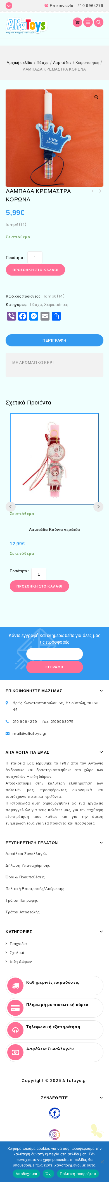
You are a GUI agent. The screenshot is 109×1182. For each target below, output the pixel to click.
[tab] (54, 340)
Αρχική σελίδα (19, 62)
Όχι (49, 1173)
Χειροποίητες (87, 62)
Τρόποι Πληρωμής (22, 900)
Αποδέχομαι (26, 1173)
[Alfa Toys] (27, 25)
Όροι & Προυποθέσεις (25, 877)
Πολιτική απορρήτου (78, 1173)
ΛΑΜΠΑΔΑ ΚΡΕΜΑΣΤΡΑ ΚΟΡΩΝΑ (92, 191)
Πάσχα (43, 62)
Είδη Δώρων (21, 961)
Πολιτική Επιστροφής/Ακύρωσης (35, 888)
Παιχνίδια (18, 943)
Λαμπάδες (62, 62)
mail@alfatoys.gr (30, 733)
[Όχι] (102, 1161)
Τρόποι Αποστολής (23, 912)
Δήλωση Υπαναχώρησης (28, 865)
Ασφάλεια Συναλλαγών (27, 853)
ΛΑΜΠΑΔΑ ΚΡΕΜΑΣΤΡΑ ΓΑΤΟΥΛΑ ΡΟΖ (100, 191)
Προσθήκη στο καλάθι (35, 270)
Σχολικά (17, 952)
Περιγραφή (54, 340)
